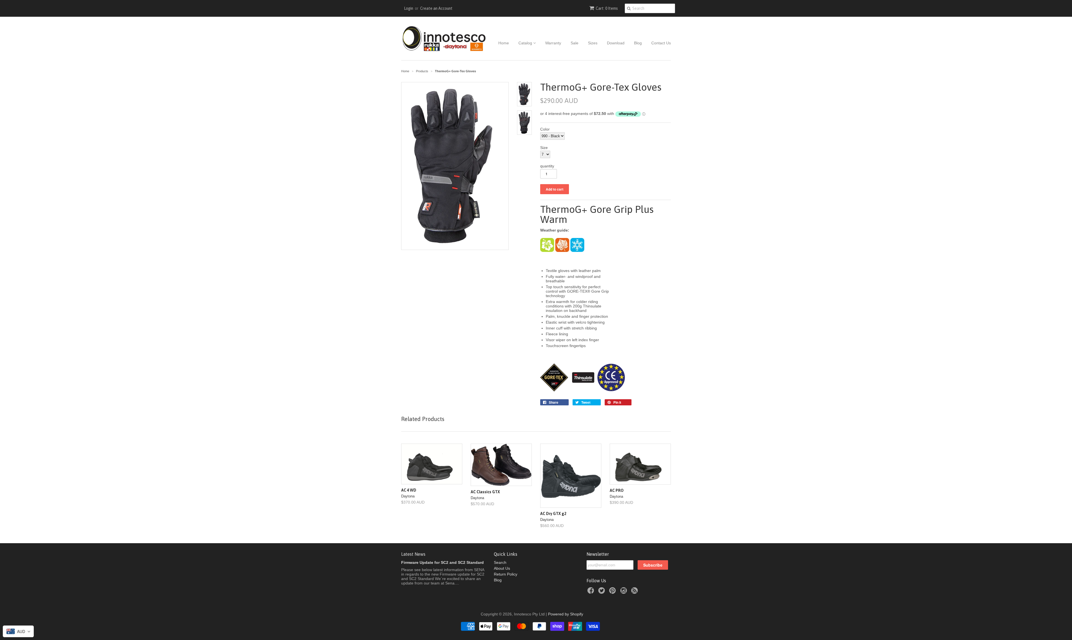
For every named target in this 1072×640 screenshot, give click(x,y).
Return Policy (505, 574)
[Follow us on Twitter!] (602, 592)
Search (500, 562)
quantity (547, 166)
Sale (574, 43)
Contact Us (661, 43)
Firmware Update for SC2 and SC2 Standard (442, 562)
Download (615, 43)
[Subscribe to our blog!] (635, 592)
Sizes (592, 43)
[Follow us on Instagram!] (624, 592)
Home (503, 43)
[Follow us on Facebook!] (591, 592)
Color (545, 129)
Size (544, 147)
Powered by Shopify (565, 614)
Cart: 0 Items (607, 8)
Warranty (553, 43)
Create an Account (436, 8)
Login (408, 8)
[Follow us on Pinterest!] (613, 592)
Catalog (525, 43)
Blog (638, 43)
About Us (502, 568)
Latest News (413, 554)
